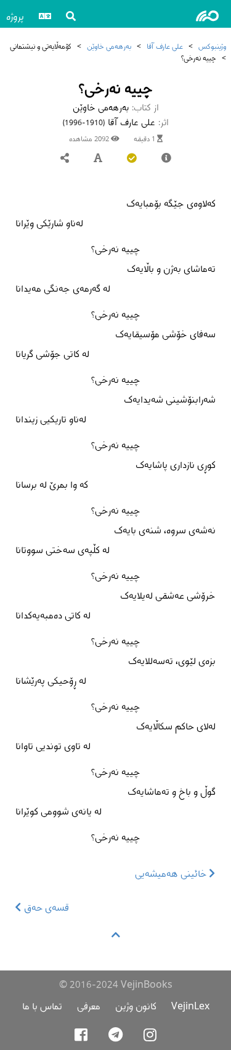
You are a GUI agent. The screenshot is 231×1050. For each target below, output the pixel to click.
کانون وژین (135, 1006)
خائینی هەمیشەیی (172, 873)
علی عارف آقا (165, 46)
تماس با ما (42, 1006)
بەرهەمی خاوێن (109, 46)
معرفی (88, 1006)
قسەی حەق (45, 907)
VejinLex (190, 1006)
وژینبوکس (212, 46)
